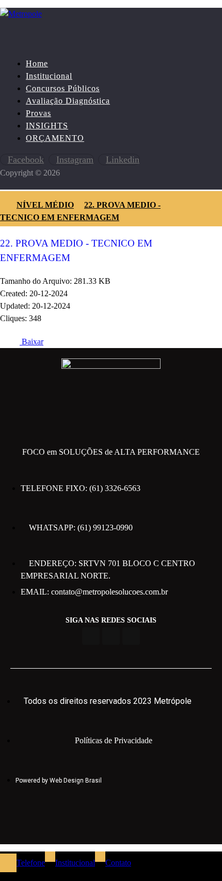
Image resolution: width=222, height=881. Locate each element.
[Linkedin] (131, 636)
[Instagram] (111, 636)
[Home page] (3, 204)
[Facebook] (91, 636)
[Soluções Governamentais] (21, 13)
